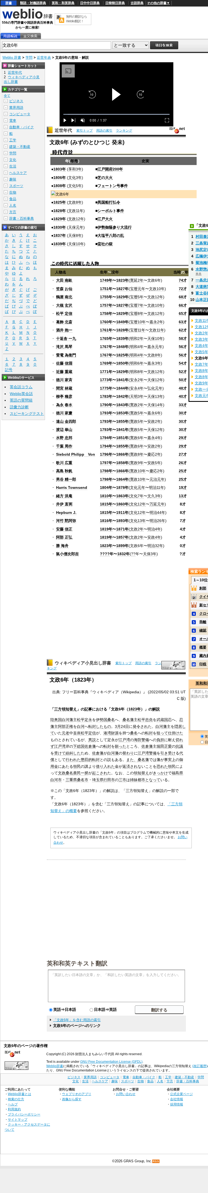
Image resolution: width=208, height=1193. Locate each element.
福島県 (177, 773)
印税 (202, 664)
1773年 (106, 380)
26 (181, 463)
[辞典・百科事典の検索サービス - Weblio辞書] (27, 18)
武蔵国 (162, 719)
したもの (103, 726)
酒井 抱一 (64, 330)
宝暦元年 (137, 289)
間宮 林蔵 (64, 388)
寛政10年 (138, 471)
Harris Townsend (71, 487)
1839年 (59, 244)
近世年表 (44, 57)
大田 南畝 (64, 280)
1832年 (123, 554)
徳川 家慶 (64, 413)
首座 (77, 733)
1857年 (122, 537)
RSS (156, 1161)
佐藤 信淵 (64, 363)
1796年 (106, 454)
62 (181, 330)
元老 (65, 733)
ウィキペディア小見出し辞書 (83, 663)
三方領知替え (65, 709)
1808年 (59, 186)
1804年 (106, 487)
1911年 (122, 512)
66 (181, 305)
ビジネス (16, 101)
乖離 (202, 622)
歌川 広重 (64, 463)
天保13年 (155, 396)
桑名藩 (128, 719)
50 (181, 380)
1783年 (106, 396)
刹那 (202, 588)
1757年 (106, 305)
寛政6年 (137, 438)
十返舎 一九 (66, 338)
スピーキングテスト (27, 413)
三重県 (71, 780)
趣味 (12, 179)
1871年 (122, 529)
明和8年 (137, 371)
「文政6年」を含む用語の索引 (77, 1020)
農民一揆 (80, 773)
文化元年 (137, 487)
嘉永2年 (156, 322)
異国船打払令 (109, 202)
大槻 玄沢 (64, 305)
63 (181, 322)
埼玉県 (97, 780)
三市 (122, 780)
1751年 (106, 289)
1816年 (106, 520)
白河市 (56, 780)
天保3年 (150, 554)
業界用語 (16, 107)
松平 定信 (64, 313)
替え (145, 773)
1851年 (122, 438)
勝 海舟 (62, 545)
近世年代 (63, 130)
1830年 (59, 227)
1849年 (122, 322)
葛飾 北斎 (64, 322)
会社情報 (176, 1099)
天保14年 (155, 405)
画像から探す (72, 1099)
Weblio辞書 (54, 1066)
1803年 (59, 169)
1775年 (106, 388)
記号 (8, 370)
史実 (145, 161)
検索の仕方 (16, 1099)
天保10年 (76, 244)
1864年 (122, 479)
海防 (137, 740)
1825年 (59, 202)
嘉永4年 (154, 438)
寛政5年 (137, 413)
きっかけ (160, 773)
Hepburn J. (66, 512)
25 (181, 471)
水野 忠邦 (64, 438)
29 (181, 438)
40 (181, 396)
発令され (140, 726)
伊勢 (101, 227)
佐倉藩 (90, 746)
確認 (202, 630)
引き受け (168, 753)
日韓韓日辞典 (115, 3)
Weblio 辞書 (11, 57)
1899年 (122, 545)
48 (181, 388)
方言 (12, 212)
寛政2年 (137, 405)
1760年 (106, 322)
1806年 (59, 177)
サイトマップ (17, 1119)
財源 (115, 733)
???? (105, 554)
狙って (162, 733)
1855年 (122, 421)
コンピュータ (19, 114)
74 (181, 280)
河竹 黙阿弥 (66, 520)
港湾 (107, 733)
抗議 (179, 746)
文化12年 (138, 504)
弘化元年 (154, 388)
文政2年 (137, 529)
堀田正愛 (164, 746)
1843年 (122, 405)
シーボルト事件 (111, 211)
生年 (104, 272)
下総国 (78, 746)
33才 (183, 405)
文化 (12, 160)
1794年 (106, 438)
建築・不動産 (19, 147)
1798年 (106, 471)
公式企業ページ (181, 1094)
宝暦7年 (137, 305)
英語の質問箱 (21, 400)
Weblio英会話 (21, 394)
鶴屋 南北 (64, 297)
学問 (28, 57)
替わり (128, 753)
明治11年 (156, 487)
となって (152, 780)
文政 (62, 773)
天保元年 (75, 227)
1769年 (106, 363)
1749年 (106, 280)
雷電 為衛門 (66, 355)
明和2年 (137, 338)
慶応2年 (154, 454)
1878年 (122, 487)
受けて (60, 753)
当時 (177, 272)
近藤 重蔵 (64, 371)
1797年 (106, 463)
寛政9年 (137, 463)
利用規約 (14, 1109)
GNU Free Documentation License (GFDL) (111, 1062)
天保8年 (75, 235)
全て (7, 95)
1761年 (106, 330)
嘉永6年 (154, 413)
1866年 (122, 454)
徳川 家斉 (64, 380)
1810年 (106, 496)
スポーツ (16, 186)
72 (181, 289)
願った (120, 746)
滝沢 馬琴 (64, 346)
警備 (145, 740)
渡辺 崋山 (64, 429)
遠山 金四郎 (66, 421)
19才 (183, 487)
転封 (92, 726)
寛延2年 (137, 280)
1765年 (106, 338)
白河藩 (67, 719)
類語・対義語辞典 (33, 3)
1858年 (122, 463)
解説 (156, 709)
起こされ (99, 773)
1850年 (122, 363)
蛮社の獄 (105, 244)
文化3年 (75, 177)
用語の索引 (104, 130)
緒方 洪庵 (64, 496)
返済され (130, 766)
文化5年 (75, 186)
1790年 (106, 405)
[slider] (116, 114)
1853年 (122, 413)
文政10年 (157, 289)
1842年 (122, 396)
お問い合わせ (125, 1094)
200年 (118, 169)
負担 (160, 740)
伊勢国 (101, 719)
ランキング (124, 130)
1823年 (122, 280)
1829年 (59, 219)
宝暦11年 (137, 330)
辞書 (8, 3)
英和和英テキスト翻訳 (77, 963)
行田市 (109, 780)
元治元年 (157, 479)
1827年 (122, 289)
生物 (12, 192)
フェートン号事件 (113, 186)
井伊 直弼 (64, 504)
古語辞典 (137, 3)
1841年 (122, 380)
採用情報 (176, 1104)
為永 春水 (64, 405)
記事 (88, 709)
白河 (80, 726)
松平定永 (84, 719)
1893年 (122, 520)
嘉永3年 (154, 363)
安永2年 (137, 380)
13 (181, 496)
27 (181, 454)
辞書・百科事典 (21, 218)
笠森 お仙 (64, 289)
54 (181, 363)
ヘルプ (13, 1104)
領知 (137, 773)
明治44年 (157, 512)
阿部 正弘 (64, 537)
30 (181, 413)
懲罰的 (86, 759)
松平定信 (88, 733)
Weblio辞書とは (19, 1094)
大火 (109, 177)
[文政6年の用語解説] (10, 36)
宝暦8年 (137, 313)
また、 (132, 759)
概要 (202, 647)
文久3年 (154, 496)
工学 (12, 140)
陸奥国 (56, 719)
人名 (12, 205)
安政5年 (154, 463)
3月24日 (122, 726)
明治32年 (155, 545)
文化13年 (138, 520)
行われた (73, 759)
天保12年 (155, 380)
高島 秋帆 (64, 471)
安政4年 (154, 537)
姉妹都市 (137, 780)
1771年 (106, 371)
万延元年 (157, 504)
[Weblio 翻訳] (60, 19)
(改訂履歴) (199, 1066)
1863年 (122, 496)
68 (181, 297)
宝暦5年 (137, 297)
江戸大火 (105, 219)
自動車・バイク (21, 127)
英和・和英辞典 (63, 3)
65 (181, 313)
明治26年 (157, 520)
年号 (74, 161)
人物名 (60, 272)
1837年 (59, 235)
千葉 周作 (64, 446)
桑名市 (82, 780)
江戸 (101, 169)
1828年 (59, 211)
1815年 (106, 504)
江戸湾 (124, 740)
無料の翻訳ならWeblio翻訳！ (76, 19)
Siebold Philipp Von (75, 454)
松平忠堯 (145, 719)
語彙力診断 (19, 407)
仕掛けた (175, 733)
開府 (109, 169)
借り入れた (105, 766)
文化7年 (137, 496)
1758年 (106, 313)
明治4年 (154, 529)
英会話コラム (21, 387)
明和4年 (137, 346)
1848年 (122, 346)
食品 (12, 199)
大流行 (126, 227)
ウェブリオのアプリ (76, 1094)
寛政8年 (137, 454)
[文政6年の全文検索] (30, 36)
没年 (115, 272)
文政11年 (75, 211)
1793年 (106, 413)
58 (181, 338)
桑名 (111, 719)
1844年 (122, 388)
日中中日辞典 (90, 3)
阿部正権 (65, 726)
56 (181, 346)
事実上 (170, 759)
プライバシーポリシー (24, 1114)
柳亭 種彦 (64, 396)
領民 (77, 766)
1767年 (106, 346)
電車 (12, 121)
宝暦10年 (138, 322)
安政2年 (154, 421)
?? (133, 554)
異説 (92, 740)
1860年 (122, 504)
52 (181, 371)
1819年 (106, 529)
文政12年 (76, 219)
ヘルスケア (18, 173)
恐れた (162, 766)
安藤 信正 (64, 529)
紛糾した (73, 753)
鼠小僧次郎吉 (67, 554)
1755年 (106, 297)
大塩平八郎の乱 (111, 235)
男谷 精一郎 (66, 479)
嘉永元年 (154, 346)
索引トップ (84, 130)
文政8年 (75, 202)
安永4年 (137, 388)
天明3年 (137, 396)
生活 (12, 166)
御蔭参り (112, 227)
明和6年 (137, 363)
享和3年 (75, 169)
